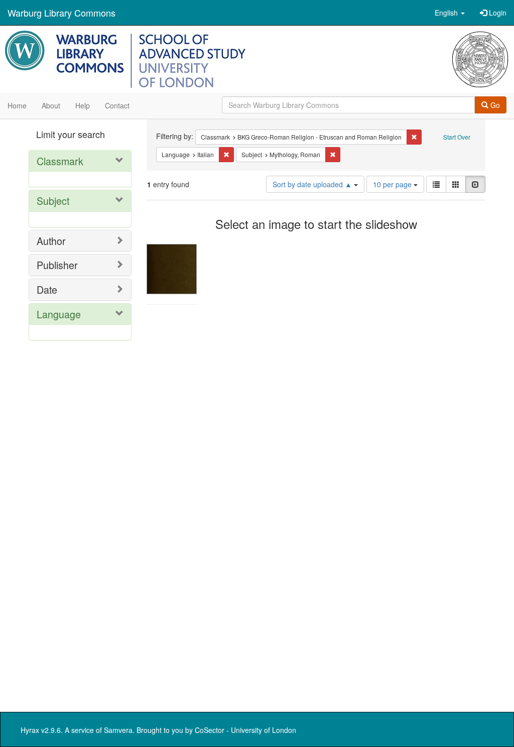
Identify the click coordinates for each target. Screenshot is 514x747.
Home (17, 105)
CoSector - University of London (245, 730)
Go (494, 105)
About (51, 105)
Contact (117, 105)
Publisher (57, 265)
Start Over (456, 137)
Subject (53, 200)
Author (51, 240)
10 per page (393, 184)
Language (59, 314)
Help (82, 105)
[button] (449, 12)
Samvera (118, 730)
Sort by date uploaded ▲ (313, 184)
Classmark (60, 161)
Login (496, 13)
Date (47, 289)
